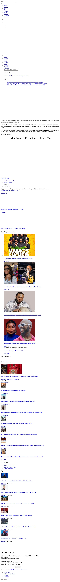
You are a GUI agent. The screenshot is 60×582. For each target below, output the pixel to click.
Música (5, 5)
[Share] (2, 579)
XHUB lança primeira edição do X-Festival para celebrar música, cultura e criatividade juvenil (22, 456)
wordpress (26, 76)
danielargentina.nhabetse (10, 180)
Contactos (6, 15)
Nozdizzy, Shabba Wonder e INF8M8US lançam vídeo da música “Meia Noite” (18, 401)
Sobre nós (6, 16)
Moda (5, 12)
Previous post (4, 193)
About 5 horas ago (5, 404)
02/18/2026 (3, 484)
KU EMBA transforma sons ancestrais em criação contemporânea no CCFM (26, 84)
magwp (21, 76)
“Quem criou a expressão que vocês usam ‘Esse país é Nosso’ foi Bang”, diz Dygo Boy (22, 315)
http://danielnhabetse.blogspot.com (9, 190)
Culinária (6, 14)
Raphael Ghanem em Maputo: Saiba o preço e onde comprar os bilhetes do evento (27, 83)
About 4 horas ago (5, 393)
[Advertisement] (30, 41)
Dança (5, 9)
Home (5, 87)
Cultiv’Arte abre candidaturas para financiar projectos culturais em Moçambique (19, 434)
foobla (10, 76)
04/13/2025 (3, 541)
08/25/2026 (3, 426)
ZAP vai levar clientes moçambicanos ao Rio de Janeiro (13, 390)
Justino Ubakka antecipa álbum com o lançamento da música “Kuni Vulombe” (18, 526)
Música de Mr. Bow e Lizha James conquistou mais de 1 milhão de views (19, 343)
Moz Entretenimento (6, 379)
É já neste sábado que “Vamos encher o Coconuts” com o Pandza (18, 258)
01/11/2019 (8, 118)
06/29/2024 (6, 346)
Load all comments (5, 356)
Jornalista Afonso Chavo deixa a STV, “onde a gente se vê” (13, 538)
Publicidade (7, 572)
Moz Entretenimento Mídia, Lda (19, 569)
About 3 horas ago (15, 379)
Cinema (6, 7)
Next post (3, 212)
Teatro (5, 8)
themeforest (16, 76)
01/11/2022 (6, 353)
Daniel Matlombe (3, 117)
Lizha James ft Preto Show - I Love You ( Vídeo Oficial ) (13, 228)
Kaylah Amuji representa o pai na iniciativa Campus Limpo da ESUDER (17, 423)
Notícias (7, 382)
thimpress (6, 76)
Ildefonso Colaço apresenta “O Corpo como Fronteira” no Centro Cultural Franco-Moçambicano (22, 445)
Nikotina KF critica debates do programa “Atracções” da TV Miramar (16, 515)
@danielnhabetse (8, 182)
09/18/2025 (6, 261)
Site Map (6, 575)
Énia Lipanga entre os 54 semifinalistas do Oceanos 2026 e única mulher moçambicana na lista (21, 412)
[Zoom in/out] (6, 579)
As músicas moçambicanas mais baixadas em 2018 (12, 209)
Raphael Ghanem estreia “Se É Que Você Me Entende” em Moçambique (25, 82)
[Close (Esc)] (1, 579)
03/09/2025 (6, 318)
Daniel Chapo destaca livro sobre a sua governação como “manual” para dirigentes (19, 376)
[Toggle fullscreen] (4, 579)
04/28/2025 (3, 529)
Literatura (6, 11)
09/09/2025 (6, 290)
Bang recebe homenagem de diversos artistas (14, 350)
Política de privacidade (9, 573)
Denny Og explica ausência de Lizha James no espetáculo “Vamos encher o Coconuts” (22, 286)
